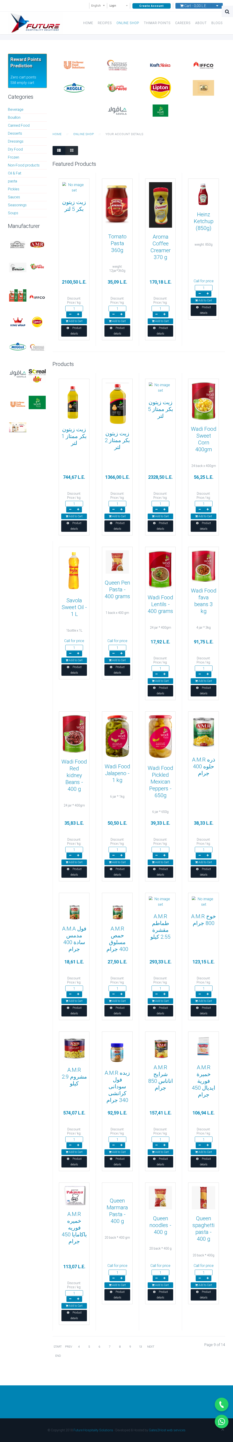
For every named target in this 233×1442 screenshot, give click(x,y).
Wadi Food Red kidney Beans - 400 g (74, 775)
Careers (183, 23)
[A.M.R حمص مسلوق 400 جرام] (117, 907)
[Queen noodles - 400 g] (160, 1197)
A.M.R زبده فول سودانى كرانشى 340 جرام (117, 1086)
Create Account (151, 6)
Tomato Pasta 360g (117, 243)
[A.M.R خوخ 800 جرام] (203, 901)
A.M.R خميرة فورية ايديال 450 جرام (203, 1081)
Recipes (105, 23)
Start (58, 1346)
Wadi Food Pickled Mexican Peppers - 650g (160, 782)
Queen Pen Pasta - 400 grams (117, 590)
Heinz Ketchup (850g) (203, 221)
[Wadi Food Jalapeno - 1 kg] (117, 736)
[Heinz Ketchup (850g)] (203, 193)
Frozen (13, 157)
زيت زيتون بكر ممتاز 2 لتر (117, 440)
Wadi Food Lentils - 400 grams (160, 604)
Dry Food (15, 149)
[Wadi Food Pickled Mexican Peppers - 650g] (160, 737)
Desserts (15, 133)
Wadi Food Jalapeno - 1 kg (117, 773)
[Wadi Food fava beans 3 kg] (203, 566)
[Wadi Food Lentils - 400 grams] (160, 569)
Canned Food (19, 125)
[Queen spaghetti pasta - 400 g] (203, 1197)
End (58, 1355)
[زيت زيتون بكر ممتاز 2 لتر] (117, 403)
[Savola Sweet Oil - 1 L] (74, 570)
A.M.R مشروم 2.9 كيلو (74, 1077)
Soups (13, 213)
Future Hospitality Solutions (93, 1430)
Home (88, 23)
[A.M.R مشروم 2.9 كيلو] (74, 1048)
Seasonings (17, 205)
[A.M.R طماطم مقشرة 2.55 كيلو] (160, 901)
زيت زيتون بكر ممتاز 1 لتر (74, 436)
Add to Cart (75, 321)
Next (150, 1346)
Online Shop (127, 23)
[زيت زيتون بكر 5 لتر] (74, 187)
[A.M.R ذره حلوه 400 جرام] (203, 732)
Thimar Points (157, 23)
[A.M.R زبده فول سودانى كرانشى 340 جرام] (117, 1049)
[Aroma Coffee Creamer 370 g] (160, 204)
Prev (68, 1346)
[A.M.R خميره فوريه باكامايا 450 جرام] (74, 1195)
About (201, 23)
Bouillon (14, 117)
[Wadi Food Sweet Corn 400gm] (203, 401)
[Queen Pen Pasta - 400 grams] (117, 562)
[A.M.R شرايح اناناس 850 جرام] (160, 1046)
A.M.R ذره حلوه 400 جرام (203, 766)
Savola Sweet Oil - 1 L (74, 607)
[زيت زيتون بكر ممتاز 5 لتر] (160, 387)
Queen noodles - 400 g (160, 1225)
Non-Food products (24, 165)
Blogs (217, 23)
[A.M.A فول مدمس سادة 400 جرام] (74, 907)
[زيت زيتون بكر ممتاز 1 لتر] (74, 401)
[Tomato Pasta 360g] (117, 204)
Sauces (14, 197)
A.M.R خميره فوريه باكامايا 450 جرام (74, 1228)
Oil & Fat (14, 173)
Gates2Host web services (167, 1430)
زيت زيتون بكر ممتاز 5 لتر (160, 409)
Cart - (195, 6)
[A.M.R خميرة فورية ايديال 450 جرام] (203, 1046)
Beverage (15, 109)
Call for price (204, 281)
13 (140, 1346)
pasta (12, 181)
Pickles (13, 189)
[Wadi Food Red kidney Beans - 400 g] (74, 733)
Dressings (15, 141)
